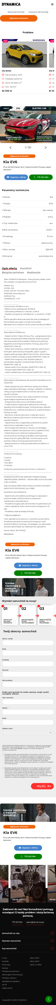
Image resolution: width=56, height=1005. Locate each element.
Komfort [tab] (26, 268)
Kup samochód (9, 948)
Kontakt (5, 961)
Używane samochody (38, 12)
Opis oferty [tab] (9, 268)
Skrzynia (5, 670)
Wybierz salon (7, 728)
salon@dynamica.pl (35, 922)
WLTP (4, 985)
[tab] (26, 147)
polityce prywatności (9, 750)
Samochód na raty (11, 933)
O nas (4, 958)
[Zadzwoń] (48, 999)
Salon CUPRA (36, 965)
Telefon (4, 708)
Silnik (4, 649)
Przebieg (5, 660)
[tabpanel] (28, 124)
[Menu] (52, 4)
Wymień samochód (11, 941)
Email (4, 718)
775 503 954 (42, 177)
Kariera (5, 968)
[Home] (11, 4)
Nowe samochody (16, 12)
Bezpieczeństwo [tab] (13, 272)
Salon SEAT (34, 958)
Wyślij (41, 786)
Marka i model (7, 639)
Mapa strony (7, 988)
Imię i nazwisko (7, 698)
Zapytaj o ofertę (16, 177)
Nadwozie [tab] (33, 272)
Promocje (6, 965)
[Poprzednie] (10, 147)
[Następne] (46, 147)
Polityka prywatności (10, 971)
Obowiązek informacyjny (12, 975)
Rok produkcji (7, 680)
